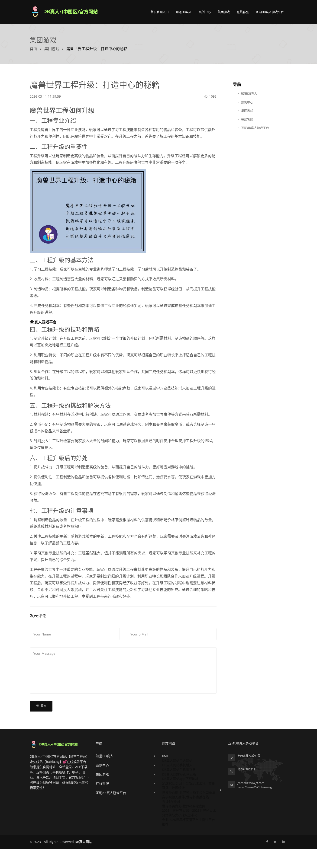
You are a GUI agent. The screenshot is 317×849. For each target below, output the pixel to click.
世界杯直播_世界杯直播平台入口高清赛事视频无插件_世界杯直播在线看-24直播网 (188, 797)
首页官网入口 (160, 12)
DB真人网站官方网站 (177, 760)
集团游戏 (224, 12)
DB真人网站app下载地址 (180, 778)
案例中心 (205, 12)
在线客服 (243, 12)
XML (165, 756)
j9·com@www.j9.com (250, 783)
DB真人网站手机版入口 (179, 765)
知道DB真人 (184, 12)
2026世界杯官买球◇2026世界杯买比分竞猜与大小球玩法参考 (189, 812)
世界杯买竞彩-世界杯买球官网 (183, 806)
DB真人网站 (83, 841)
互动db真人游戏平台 (270, 12)
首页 (33, 48)
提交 (43, 706)
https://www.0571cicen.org (254, 787)
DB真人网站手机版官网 (179, 769)
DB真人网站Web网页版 (179, 774)
